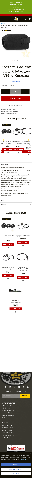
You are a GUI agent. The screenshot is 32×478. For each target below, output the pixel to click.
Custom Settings (15, 469)
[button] (13, 60)
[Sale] (8, 139)
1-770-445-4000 (7, 432)
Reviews (3, 204)
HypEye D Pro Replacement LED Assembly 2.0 (23, 269)
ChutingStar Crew (7, 428)
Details (3, 201)
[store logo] (16, 19)
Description (4, 164)
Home (3, 23)
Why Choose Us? (7, 425)
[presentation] (3, 139)
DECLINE (16, 474)
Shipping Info (6, 408)
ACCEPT (15, 465)
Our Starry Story (7, 430)
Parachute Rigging (7, 413)
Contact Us (5, 418)
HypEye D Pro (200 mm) (23, 236)
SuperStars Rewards (8, 415)
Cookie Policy (24, 459)
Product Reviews (16, 81)
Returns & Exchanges (8, 410)
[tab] (16, 164)
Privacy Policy (6, 437)
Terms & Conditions (8, 435)
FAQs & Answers (7, 405)
